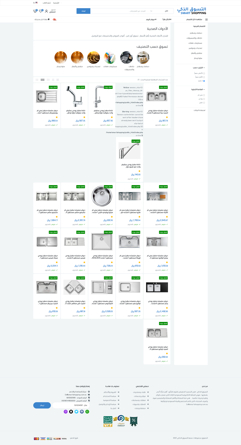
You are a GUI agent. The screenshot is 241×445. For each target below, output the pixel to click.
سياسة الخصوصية (109, 400)
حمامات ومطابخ (143, 66)
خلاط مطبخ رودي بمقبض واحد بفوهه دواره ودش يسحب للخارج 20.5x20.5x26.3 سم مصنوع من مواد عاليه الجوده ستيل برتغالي (74, 112)
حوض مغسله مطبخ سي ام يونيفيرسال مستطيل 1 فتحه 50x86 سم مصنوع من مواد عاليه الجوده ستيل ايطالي (47, 112)
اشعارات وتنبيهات (139, 404)
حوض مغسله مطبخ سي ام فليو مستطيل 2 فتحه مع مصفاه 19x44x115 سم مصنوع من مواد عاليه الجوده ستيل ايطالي (129, 211)
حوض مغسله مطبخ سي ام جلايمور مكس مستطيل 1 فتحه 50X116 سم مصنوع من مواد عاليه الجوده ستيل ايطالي (47, 211)
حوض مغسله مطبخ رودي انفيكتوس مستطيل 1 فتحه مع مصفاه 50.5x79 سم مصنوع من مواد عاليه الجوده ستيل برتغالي (102, 302)
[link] (143, 57)
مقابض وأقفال (77, 66)
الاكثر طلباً (166, 19)
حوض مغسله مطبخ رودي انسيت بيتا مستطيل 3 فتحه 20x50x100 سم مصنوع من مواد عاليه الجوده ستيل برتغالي (157, 112)
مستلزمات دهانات (110, 66)
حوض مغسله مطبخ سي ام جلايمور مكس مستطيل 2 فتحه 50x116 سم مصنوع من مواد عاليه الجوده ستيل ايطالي (74, 211)
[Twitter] (76, 412)
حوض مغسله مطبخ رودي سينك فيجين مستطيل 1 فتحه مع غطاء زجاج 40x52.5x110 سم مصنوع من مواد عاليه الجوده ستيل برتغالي (47, 257)
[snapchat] (71, 412)
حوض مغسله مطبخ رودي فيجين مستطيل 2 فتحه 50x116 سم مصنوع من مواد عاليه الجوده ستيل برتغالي (74, 257)
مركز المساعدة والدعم (77, 392)
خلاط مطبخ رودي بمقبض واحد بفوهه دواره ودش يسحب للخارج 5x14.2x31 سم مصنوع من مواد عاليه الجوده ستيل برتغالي (102, 112)
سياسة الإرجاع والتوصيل (107, 404)
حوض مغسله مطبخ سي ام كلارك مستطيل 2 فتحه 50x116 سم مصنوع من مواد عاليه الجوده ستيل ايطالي (157, 211)
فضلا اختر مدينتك (41, 19)
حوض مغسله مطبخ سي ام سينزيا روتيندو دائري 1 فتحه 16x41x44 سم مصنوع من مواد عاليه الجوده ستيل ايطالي (102, 211)
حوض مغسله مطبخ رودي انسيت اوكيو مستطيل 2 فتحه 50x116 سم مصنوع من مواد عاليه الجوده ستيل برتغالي (157, 348)
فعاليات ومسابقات (138, 400)
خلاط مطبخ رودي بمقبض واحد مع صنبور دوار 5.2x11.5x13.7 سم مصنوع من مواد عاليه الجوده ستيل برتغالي (130, 166)
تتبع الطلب (47, 3)
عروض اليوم (150, 19)
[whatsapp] (87, 412)
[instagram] (66, 412)
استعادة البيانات (199, 110)
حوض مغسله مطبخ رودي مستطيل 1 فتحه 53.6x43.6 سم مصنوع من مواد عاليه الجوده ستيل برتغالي (102, 257)
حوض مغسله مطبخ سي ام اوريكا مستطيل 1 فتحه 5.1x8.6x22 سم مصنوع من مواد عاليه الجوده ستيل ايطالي (129, 257)
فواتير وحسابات (140, 396)
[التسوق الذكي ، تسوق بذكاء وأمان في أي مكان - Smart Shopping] (191, 14)
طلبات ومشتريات (139, 392)
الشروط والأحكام (110, 392)
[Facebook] (82, 412)
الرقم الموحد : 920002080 (77, 398)
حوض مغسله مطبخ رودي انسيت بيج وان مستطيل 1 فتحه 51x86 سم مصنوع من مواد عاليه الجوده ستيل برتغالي (47, 302)
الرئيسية (56, 3)
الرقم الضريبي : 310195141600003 (74, 401)
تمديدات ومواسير (93, 66)
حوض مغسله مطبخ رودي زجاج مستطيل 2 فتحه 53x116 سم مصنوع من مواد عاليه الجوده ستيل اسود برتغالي (157, 302)
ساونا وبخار (61, 66)
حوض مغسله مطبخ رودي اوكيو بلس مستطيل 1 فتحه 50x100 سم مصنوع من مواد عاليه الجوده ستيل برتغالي (129, 302)
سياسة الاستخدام (109, 396)
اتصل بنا (113, 408)
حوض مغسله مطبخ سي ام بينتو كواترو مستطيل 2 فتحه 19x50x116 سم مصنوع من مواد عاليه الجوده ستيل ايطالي (157, 257)
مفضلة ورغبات (140, 408)
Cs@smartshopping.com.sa (197, 404)
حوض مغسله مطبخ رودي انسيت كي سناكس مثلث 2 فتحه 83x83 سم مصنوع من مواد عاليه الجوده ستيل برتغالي (74, 302)
